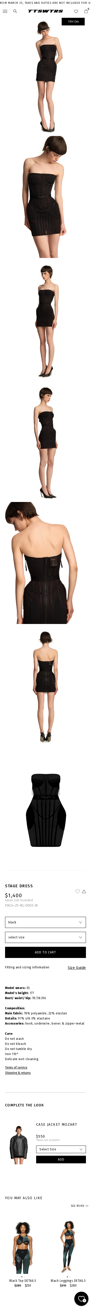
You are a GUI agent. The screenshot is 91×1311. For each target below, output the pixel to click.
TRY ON (73, 21)
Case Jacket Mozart (56, 1124)
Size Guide (77, 968)
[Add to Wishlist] (78, 891)
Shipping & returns (18, 1073)
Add (61, 1159)
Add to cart (45, 952)
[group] (23, 1252)
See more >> (79, 1206)
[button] (21, 1276)
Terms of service (16, 1067)
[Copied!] (83, 891)
